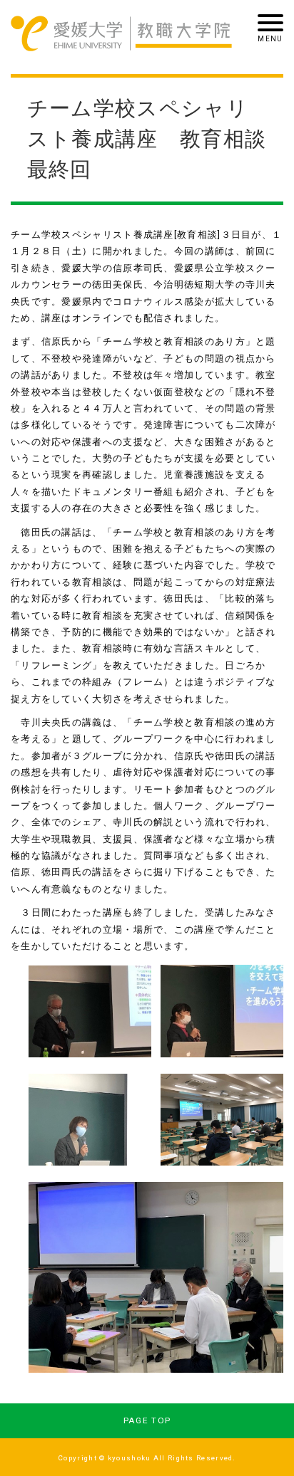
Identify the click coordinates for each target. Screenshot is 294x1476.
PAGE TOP (147, 1420)
